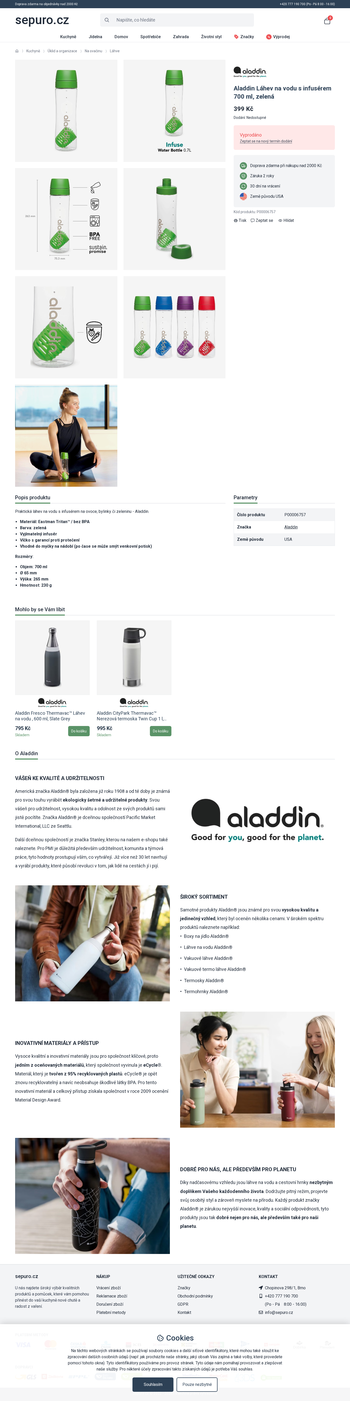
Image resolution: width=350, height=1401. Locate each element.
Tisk (242, 220)
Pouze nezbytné (197, 1384)
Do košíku (79, 731)
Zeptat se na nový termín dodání (266, 141)
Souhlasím (153, 1384)
